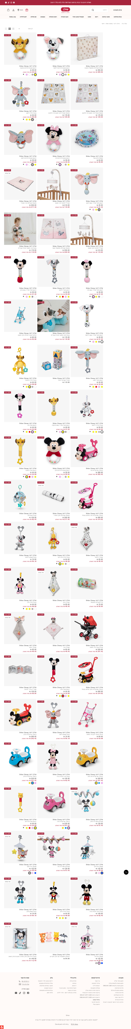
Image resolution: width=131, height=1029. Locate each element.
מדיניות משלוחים (118, 995)
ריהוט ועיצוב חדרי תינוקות (45, 981)
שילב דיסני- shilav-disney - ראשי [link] (111, 23)
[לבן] (63, 75)
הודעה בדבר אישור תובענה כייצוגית (113, 1002)
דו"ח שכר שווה (119, 997)
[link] (26, 10)
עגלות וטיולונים (118, 17)
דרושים (74, 985)
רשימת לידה (96, 985)
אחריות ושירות (119, 999)
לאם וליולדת (23, 17)
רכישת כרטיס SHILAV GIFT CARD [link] (90, 995)
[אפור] (66, 75)
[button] (13, 10)
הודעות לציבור (96, 1002)
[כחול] (99, 783)
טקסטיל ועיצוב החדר (78, 17)
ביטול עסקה (96, 999)
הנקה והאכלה (64, 17)
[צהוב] (69, 75)
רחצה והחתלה (53, 17)
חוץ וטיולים (33, 17)
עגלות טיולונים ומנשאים (46, 990)
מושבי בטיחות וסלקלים (46, 985)
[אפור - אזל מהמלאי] (96, 873)
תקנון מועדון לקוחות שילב (116, 983)
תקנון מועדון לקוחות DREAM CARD (113, 985)
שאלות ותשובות (95, 988)
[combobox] (99, 10)
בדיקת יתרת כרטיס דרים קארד (91, 992)
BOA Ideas (74, 1024)
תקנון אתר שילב (118, 981)
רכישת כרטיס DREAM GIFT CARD (90, 997)
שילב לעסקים (117, 9)
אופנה (89, 17)
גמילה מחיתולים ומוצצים (46, 983)
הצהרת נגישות (72, 990)
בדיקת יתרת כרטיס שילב (92, 990)
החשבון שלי (96, 1004)
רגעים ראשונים (48, 988)
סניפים (74, 983)
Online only (12, 17)
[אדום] (63, 297)
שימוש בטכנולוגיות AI (117, 990)
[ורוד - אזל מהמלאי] (99, 873)
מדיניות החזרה (119, 992)
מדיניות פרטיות (119, 988)
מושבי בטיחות (106, 17)
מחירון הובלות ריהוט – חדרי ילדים (66, 992)
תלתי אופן (50, 992)
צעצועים (43, 17)
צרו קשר (97, 981)
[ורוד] (60, 75)
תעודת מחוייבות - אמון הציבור (67, 988)
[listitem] (86, 54)
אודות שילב (73, 981)
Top (126, 872)
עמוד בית (124, 23)
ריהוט (96, 17)
